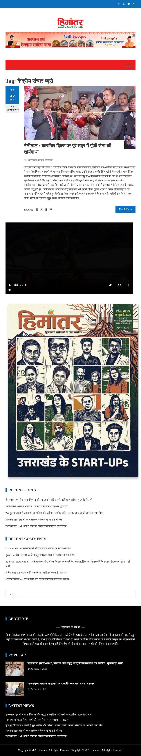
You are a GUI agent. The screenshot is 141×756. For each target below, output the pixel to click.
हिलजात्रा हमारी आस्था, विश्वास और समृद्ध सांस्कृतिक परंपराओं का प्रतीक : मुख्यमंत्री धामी (49, 499)
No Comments (13, 108)
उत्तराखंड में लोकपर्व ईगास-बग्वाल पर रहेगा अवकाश (46, 548)
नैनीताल (48, 160)
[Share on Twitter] (41, 209)
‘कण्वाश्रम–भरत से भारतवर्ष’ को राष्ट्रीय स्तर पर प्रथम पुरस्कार (37, 506)
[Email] (50, 209)
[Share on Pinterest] (46, 209)
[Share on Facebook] (37, 209)
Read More (125, 209)
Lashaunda (12, 548)
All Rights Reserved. (112, 750)
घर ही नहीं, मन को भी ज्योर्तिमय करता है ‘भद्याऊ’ (44, 572)
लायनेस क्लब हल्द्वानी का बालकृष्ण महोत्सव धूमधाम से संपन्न (34, 519)
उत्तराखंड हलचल (36, 160)
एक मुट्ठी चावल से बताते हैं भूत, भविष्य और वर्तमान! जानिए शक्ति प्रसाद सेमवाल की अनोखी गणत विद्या (54, 513)
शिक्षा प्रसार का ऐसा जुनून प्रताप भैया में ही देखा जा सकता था (45, 555)
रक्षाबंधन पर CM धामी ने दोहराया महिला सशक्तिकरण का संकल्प (36, 526)
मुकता (8, 555)
